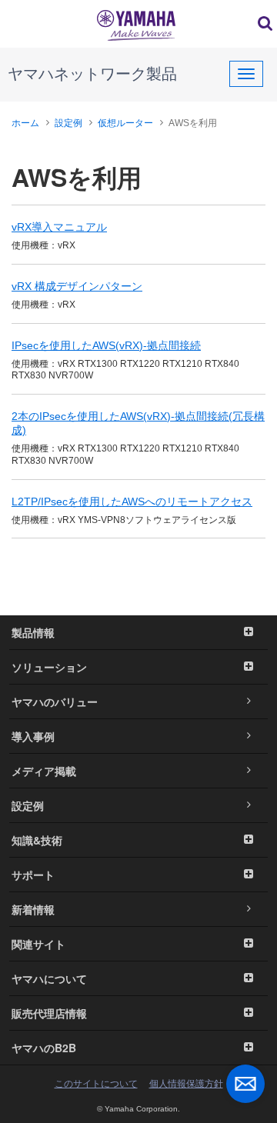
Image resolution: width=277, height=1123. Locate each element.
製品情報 (33, 632)
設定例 (68, 123)
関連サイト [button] (38, 943)
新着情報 (33, 909)
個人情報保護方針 (186, 1083)
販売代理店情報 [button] (49, 1013)
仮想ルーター (125, 123)
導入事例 (33, 736)
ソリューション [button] (49, 667)
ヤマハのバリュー (55, 701)
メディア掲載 (44, 770)
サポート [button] (33, 874)
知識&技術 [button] (37, 840)
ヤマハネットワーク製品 (92, 73)
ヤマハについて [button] (49, 978)
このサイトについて (96, 1083)
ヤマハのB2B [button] (44, 1047)
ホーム (25, 123)
